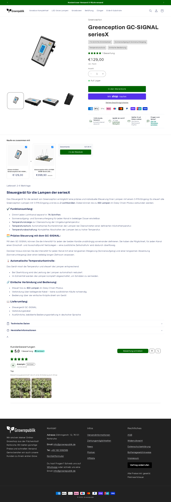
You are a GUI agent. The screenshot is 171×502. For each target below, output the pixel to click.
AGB (130, 435)
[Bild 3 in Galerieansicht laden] (51, 100)
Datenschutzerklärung (139, 447)
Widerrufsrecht (135, 441)
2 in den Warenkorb (76, 152)
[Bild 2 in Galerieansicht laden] (33, 100)
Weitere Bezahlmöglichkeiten (117, 103)
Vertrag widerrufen (139, 465)
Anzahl (91, 69)
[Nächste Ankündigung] (163, 2)
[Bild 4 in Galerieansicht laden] (68, 100)
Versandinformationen (98, 435)
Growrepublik (89, 497)
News (90, 447)
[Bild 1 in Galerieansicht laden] (15, 100)
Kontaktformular (55, 456)
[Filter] (152, 351)
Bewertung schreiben (133, 351)
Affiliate (91, 458)
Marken (91, 452)
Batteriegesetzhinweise (139, 452)
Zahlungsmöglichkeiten (99, 441)
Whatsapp (52, 467)
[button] (150, 11)
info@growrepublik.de (64, 444)
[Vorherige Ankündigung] (7, 2)
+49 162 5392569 (59, 450)
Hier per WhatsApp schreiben (154, 123)
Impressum (133, 458)
